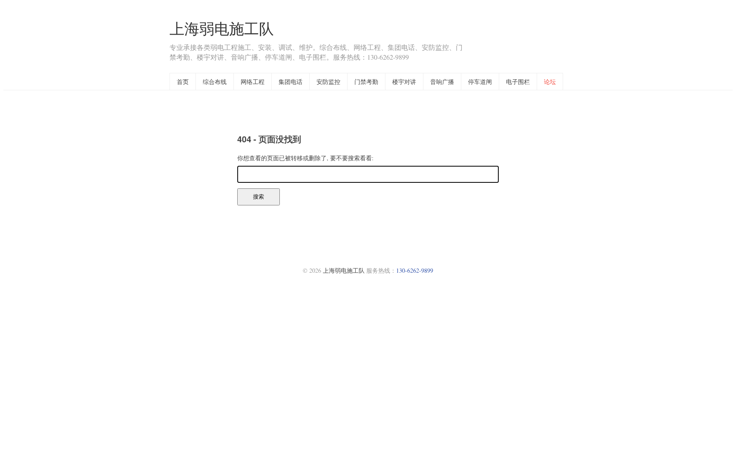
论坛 (550, 82)
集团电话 (290, 82)
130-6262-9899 (414, 270)
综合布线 (215, 82)
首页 (183, 82)
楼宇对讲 (404, 82)
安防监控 (328, 82)
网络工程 (252, 82)
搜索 (258, 196)
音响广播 (442, 82)
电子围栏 (518, 82)
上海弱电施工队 (222, 28)
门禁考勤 (366, 82)
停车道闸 (480, 82)
